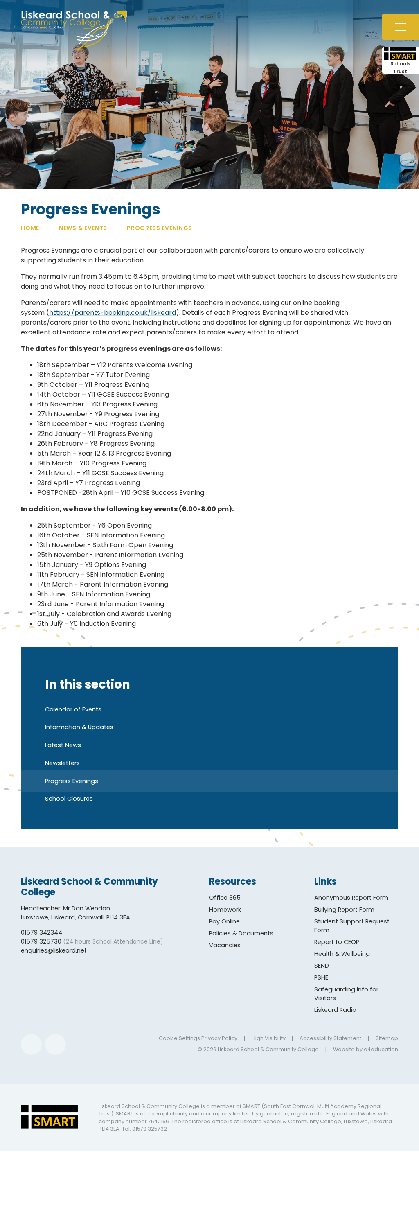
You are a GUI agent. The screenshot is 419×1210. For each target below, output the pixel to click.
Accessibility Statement (330, 1038)
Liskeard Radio (335, 1010)
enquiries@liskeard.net (54, 950)
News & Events (83, 228)
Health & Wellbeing (342, 954)
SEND (321, 966)
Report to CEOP (336, 942)
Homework (225, 909)
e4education (381, 1049)
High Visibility (269, 1038)
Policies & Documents (241, 933)
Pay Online (224, 921)
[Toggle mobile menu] (400, 27)
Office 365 (225, 898)
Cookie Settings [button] (179, 1038)
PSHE (321, 977)
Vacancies (225, 945)
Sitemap (387, 1038)
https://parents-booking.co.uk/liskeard (112, 312)
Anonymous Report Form (351, 898)
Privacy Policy (219, 1038)
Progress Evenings (159, 228)
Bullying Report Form (344, 909)
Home (30, 228)
